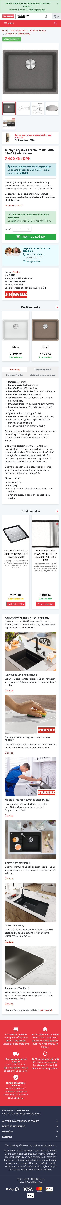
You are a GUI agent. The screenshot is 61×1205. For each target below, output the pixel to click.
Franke (16, 272)
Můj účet (7, 1131)
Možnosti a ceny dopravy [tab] (42, 375)
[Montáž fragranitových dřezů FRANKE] (30, 776)
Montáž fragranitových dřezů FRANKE (27, 800)
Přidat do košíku (30, 237)
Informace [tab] (15, 369)
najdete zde (39, 9)
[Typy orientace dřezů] (30, 839)
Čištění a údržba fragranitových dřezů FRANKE (27, 739)
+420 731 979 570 (36, 254)
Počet (8, 229)
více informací (49, 1145)
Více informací (15, 205)
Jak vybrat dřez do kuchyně (21, 674)
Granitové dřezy (14, 925)
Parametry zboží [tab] (43, 369)
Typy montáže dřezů (17, 988)
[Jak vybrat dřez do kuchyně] (30, 651)
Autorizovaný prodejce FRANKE (20, 1121)
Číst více (9, 690)
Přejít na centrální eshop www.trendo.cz (21, 1113)
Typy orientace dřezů (17, 862)
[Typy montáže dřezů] (30, 965)
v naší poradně (45, 1010)
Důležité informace (13, 1126)
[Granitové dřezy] (30, 902)
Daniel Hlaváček (34, 1182)
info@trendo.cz (34, 261)
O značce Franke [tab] (14, 375)
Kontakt (7, 1136)
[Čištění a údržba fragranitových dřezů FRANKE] (30, 714)
